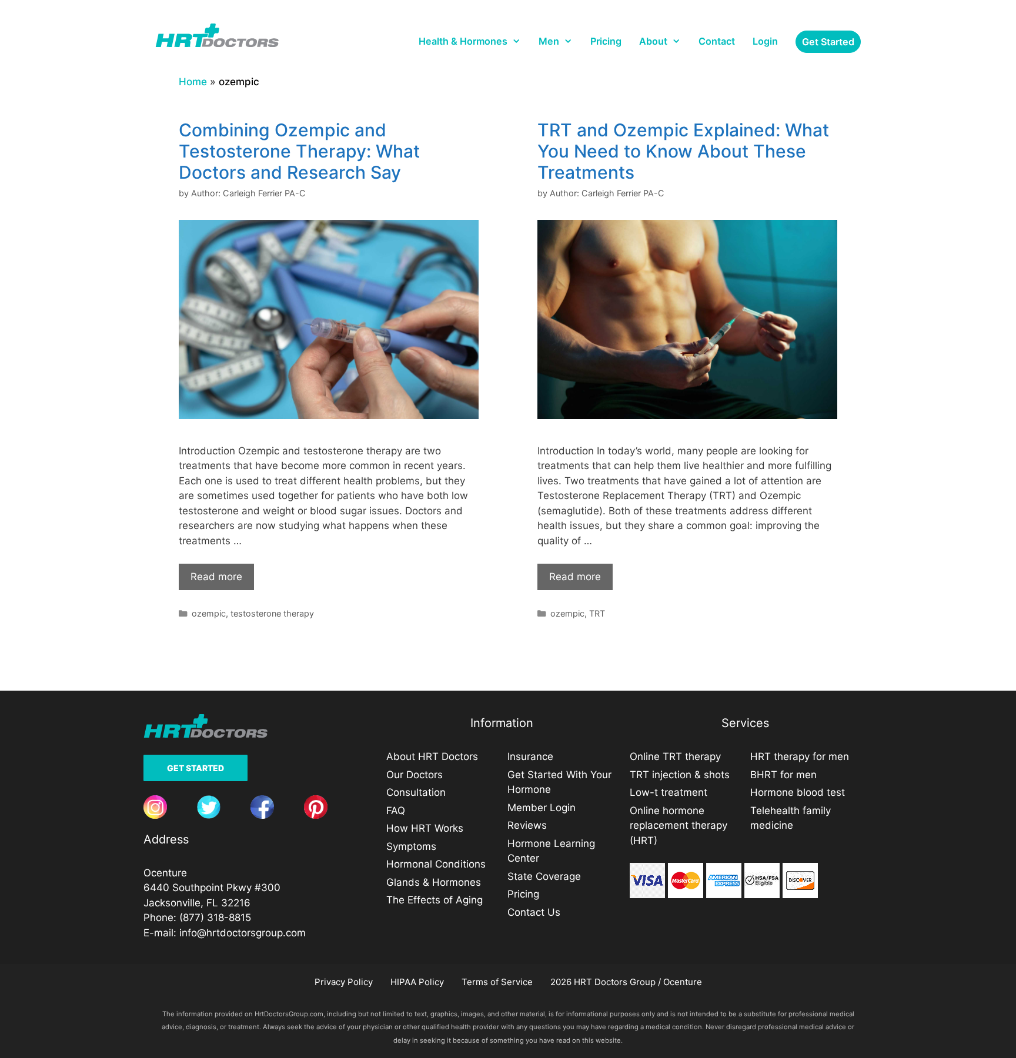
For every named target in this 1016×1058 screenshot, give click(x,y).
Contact (716, 41)
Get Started (195, 768)
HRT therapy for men (799, 756)
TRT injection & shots (680, 775)
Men (549, 41)
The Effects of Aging (434, 900)
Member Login (541, 807)
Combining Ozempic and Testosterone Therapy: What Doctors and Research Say (299, 151)
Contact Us (533, 912)
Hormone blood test (797, 792)
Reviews (527, 825)
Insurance (530, 756)
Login (765, 41)
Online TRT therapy (675, 756)
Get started (828, 42)
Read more (216, 576)
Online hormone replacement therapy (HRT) (678, 825)
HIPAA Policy (417, 981)
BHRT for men (783, 775)
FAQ (395, 810)
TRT (597, 613)
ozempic (209, 613)
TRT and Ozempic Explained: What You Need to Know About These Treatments (683, 151)
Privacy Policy (344, 981)
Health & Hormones (463, 41)
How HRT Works (424, 828)
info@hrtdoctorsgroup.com (242, 933)
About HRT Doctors (432, 756)
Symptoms (411, 846)
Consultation (416, 792)
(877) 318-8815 (215, 917)
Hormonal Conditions (436, 864)
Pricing (605, 41)
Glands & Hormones (433, 882)
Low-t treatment (668, 792)
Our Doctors (414, 775)
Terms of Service (497, 981)
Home (193, 82)
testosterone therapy (272, 613)
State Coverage (544, 876)
